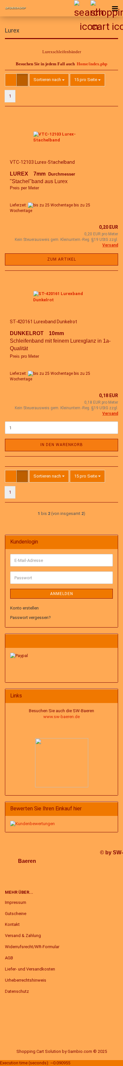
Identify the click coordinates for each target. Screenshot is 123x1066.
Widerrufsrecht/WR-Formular (32, 946)
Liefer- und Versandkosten (30, 969)
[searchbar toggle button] (82, 8)
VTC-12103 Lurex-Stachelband (42, 162)
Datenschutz (17, 991)
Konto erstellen (24, 608)
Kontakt (12, 924)
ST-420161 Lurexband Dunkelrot (43, 321)
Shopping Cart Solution (38, 1051)
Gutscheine (15, 913)
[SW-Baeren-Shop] (13, 8)
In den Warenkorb (61, 444)
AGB (9, 957)
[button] (11, 80)
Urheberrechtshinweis (25, 980)
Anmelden (61, 593)
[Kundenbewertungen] (32, 823)
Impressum (15, 902)
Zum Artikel (61, 259)
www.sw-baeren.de (61, 716)
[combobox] (49, 80)
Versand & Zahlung (23, 935)
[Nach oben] (105, 1056)
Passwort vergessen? (30, 617)
